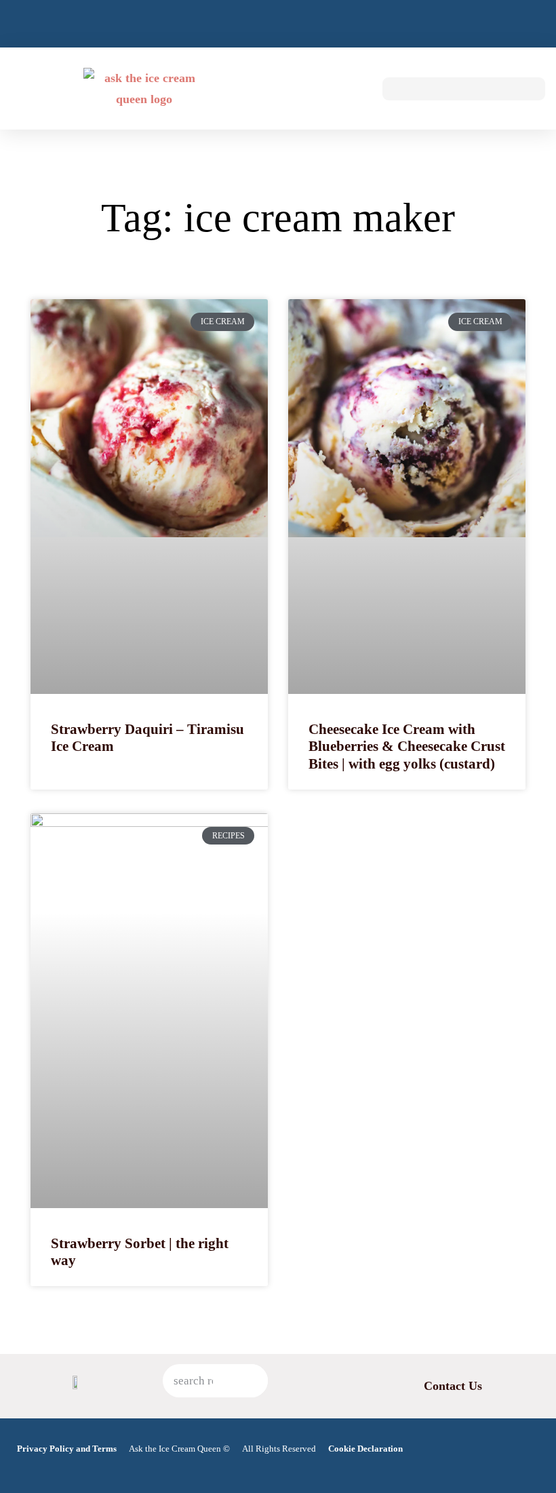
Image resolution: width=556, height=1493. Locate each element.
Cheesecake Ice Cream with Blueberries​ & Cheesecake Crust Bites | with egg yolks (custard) (407, 746)
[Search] (251, 1380)
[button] (349, 88)
